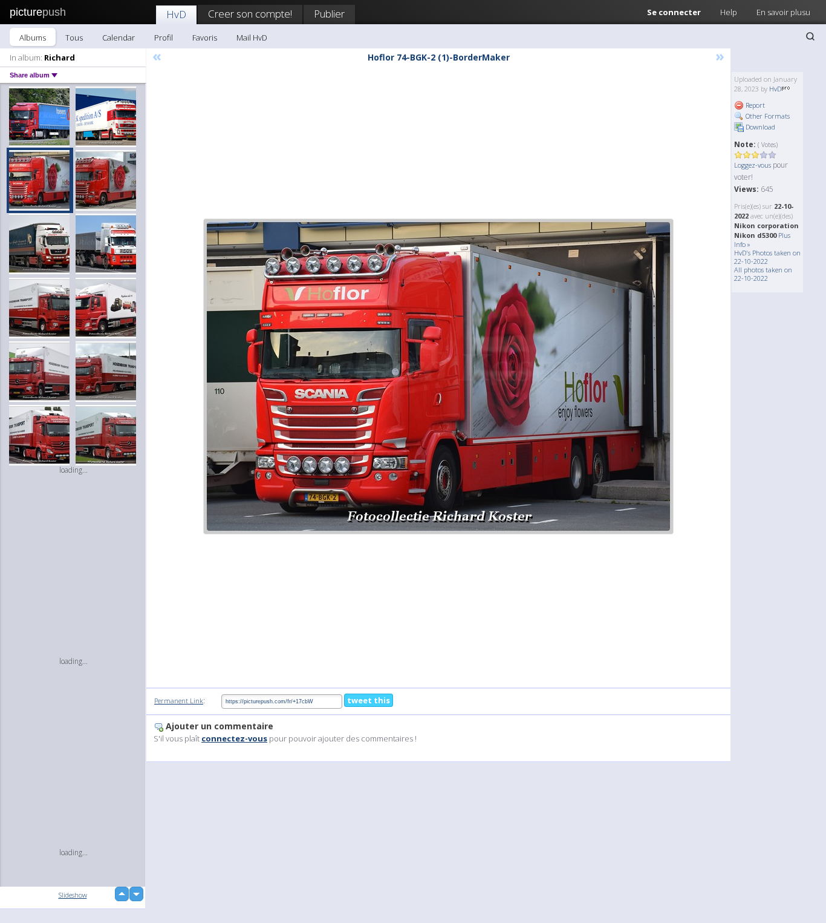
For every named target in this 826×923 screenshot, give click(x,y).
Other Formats (767, 115)
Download (759, 126)
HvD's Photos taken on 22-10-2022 (767, 257)
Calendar (118, 37)
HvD (176, 14)
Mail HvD (251, 37)
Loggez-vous (752, 164)
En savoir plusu (783, 12)
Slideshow (73, 894)
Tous (74, 37)
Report (754, 105)
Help (728, 12)
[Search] (810, 36)
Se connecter (674, 12)
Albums (32, 37)
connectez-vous (234, 738)
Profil (163, 37)
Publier (329, 14)
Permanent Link (178, 700)
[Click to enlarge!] (438, 376)
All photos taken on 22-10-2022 (763, 274)
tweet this (368, 700)
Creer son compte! (250, 14)
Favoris (204, 37)
